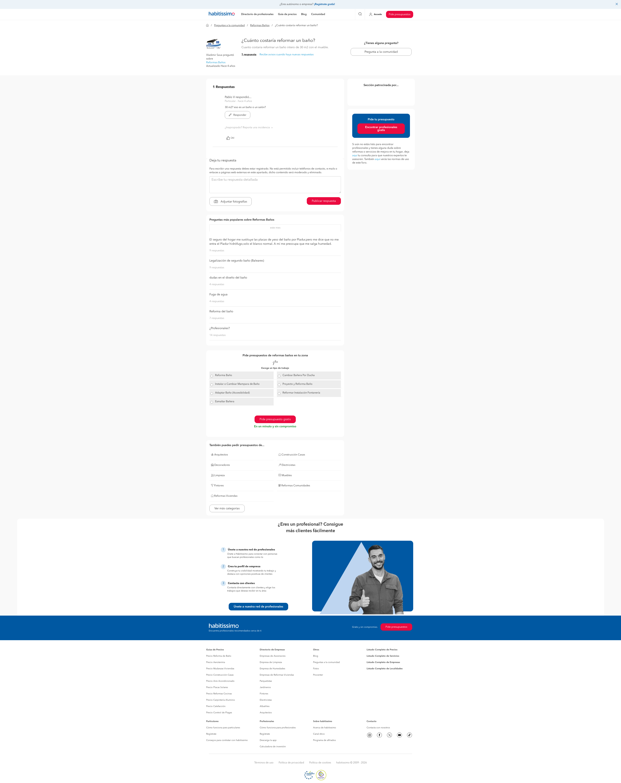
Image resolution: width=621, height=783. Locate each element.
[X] (389, 735)
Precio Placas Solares (217, 687)
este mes (275, 228)
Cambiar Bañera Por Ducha (299, 375)
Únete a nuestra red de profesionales (258, 606)
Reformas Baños (259, 25)
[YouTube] (399, 735)
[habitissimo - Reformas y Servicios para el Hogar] (221, 14)
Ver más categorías (227, 508)
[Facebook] (379, 735)
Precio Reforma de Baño (218, 656)
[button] (213, 45)
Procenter (318, 675)
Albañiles (264, 706)
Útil (232, 138)
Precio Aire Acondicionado (220, 681)
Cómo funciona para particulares (223, 728)
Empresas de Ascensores (272, 656)
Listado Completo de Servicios (383, 656)
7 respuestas (216, 318)
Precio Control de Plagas (219, 713)
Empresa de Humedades (272, 669)
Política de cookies (320, 762)
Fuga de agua (218, 294)
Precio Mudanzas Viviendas (220, 669)
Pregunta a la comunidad (381, 51)
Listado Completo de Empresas (383, 662)
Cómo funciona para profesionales (278, 728)
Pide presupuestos (399, 14)
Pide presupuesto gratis (275, 419)
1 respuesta (248, 54)
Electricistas (266, 700)
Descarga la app (268, 740)
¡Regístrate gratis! (324, 4)
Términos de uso (263, 762)
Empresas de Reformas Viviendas (277, 675)
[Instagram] (369, 735)
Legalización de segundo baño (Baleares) (236, 260)
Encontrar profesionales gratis (381, 129)
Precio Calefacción (215, 706)
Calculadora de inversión (273, 746)
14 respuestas (217, 335)
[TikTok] (409, 735)
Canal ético (319, 734)
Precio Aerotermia (215, 662)
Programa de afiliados (324, 740)
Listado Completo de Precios (382, 650)
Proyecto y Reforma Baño (297, 384)
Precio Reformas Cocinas (219, 694)
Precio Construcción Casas (220, 675)
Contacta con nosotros (378, 728)
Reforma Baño (223, 375)
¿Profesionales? (219, 328)
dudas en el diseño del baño (228, 277)
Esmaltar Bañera (224, 401)
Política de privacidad (291, 762)
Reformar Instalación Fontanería (301, 393)
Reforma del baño (221, 311)
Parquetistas (266, 681)
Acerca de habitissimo (324, 728)
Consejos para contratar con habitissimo (227, 740)
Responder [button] (239, 115)
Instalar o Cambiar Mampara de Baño (237, 384)
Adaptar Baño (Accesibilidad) (232, 393)
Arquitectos (266, 713)
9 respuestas (216, 250)
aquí (354, 155)
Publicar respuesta (324, 201)
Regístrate (211, 734)
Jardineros (265, 687)
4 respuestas (216, 284)
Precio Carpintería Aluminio (220, 700)
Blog (315, 656)
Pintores (264, 694)
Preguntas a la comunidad (229, 25)
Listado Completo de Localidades (385, 669)
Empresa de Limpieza (271, 662)
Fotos (316, 669)
